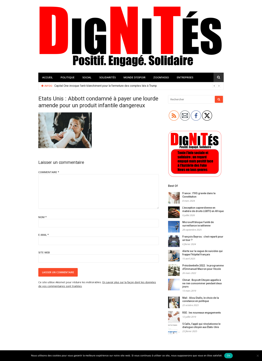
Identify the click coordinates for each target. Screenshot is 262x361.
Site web (44, 252)
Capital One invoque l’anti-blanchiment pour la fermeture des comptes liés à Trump (105, 85)
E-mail (43, 234)
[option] (137, 86)
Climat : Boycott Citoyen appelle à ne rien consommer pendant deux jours (202, 283)
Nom (42, 217)
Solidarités (107, 77)
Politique (68, 77)
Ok (228, 355)
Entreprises (185, 77)
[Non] (257, 355)
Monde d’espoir (134, 77)
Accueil (47, 77)
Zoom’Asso (161, 77)
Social (86, 77)
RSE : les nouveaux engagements (201, 312)
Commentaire (48, 172)
